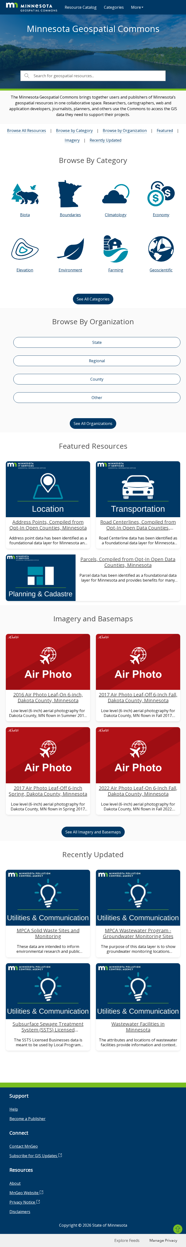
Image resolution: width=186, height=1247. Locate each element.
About (15, 1183)
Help (13, 1109)
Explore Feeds (127, 1240)
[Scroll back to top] (177, 1229)
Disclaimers (19, 1211)
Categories (114, 7)
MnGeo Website (24, 1192)
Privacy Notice (22, 1202)
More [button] (136, 7)
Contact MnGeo (23, 1146)
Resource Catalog (81, 7)
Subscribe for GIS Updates (33, 1155)
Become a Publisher (27, 1118)
